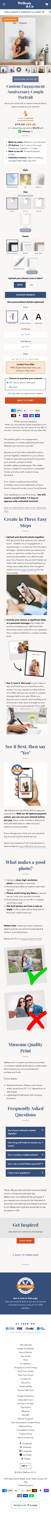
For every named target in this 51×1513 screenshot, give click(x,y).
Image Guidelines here (31, 938)
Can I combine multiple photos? (23, 1154)
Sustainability (25, 1386)
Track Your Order (25, 1371)
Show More (25, 1241)
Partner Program (25, 1418)
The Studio (25, 1407)
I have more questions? (19, 1172)
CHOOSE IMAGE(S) (25, 294)
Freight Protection (25, 1396)
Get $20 (25, 1415)
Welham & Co (29, 1472)
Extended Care (25, 1399)
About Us (25, 1382)
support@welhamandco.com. (32, 846)
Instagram (27, 1451)
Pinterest (26, 1447)
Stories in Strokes (25, 1403)
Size (25, 192)
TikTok (27, 1458)
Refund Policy (25, 1426)
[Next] (47, 40)
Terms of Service (25, 1437)
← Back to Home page (25, 1255)
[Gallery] (25, 44)
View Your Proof (25, 1375)
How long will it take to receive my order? (24, 1144)
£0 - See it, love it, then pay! (22, 382)
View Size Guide (25, 195)
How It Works (25, 1352)
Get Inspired (25, 1344)
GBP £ (24, 1466)
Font (25, 307)
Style (25, 170)
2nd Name (25, 341)
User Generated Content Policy (25, 1422)
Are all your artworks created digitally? (22, 1132)
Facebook (27, 1443)
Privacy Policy (25, 1433)
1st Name (25, 329)
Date (25, 353)
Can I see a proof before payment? (24, 1163)
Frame (25, 236)
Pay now (13, 387)
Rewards (25, 1411)
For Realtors (25, 1363)
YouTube (26, 1454)
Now (19, 285)
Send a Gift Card (25, 1390)
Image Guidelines (28, 569)
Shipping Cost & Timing (25, 1367)
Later (31, 285)
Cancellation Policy (25, 1430)
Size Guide (26, 1356)
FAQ (25, 1360)
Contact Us (25, 1378)
